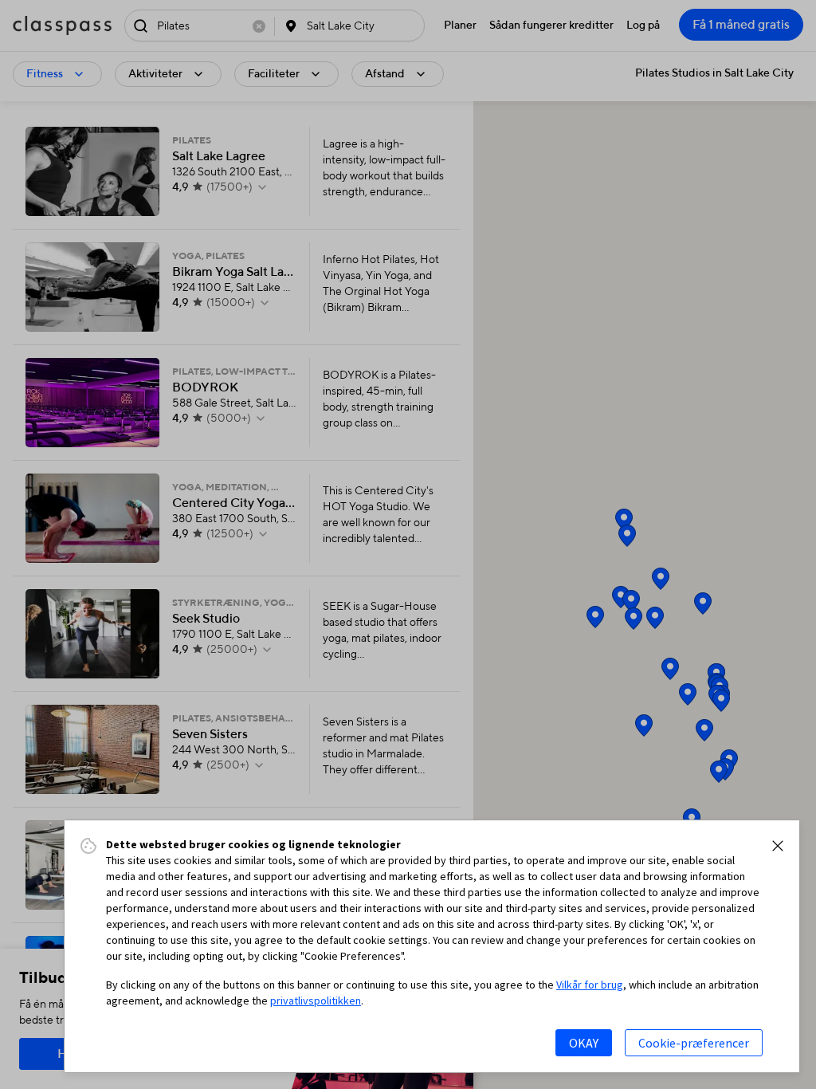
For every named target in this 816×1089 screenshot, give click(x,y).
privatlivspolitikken (315, 1000)
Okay (583, 1043)
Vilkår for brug (589, 984)
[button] (777, 845)
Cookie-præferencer (693, 1043)
